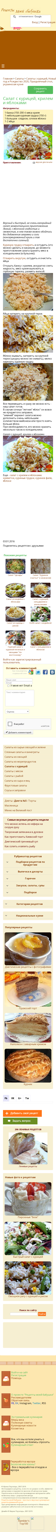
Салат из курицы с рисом (15, 624)
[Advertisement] (28, 47)
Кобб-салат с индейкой (41, 623)
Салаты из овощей (16, 756)
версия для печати (44, 162)
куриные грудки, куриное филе (33, 478)
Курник (28, 1084)
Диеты (8, 800)
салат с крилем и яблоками (26, 475)
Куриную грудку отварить (18, 245)
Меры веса (17, 1419)
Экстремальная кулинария (26, 1417)
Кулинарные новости (23, 1425)
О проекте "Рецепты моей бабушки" (32, 1394)
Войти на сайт (19, 1372)
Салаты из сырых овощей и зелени (25, 747)
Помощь (16, 1378)
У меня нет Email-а (21, 685)
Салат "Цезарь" (15, 575)
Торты (32, 800)
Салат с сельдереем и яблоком (40, 648)
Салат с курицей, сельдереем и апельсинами (41, 602)
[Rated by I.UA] (37, 1529)
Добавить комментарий (19, 732)
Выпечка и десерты (30, 871)
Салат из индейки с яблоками (15, 600)
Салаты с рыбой (14, 776)
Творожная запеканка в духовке (24, 832)
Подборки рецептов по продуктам (30, 863)
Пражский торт (28, 1008)
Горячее (30, 878)
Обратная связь (20, 1400)
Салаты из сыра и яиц (17, 780)
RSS (44, 1403)
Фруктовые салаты (16, 785)
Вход (35, 22)
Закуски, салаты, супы (30, 885)
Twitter (36, 1403)
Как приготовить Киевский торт (24, 836)
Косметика (17, 1428)
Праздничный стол (41, 81)
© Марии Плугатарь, (16, 1511)
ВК (16, 1403)
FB (12, 1403)
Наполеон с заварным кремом (28, 1044)
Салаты (19, 78)
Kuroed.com (19, 1507)
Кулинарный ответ (22, 1445)
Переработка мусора (22, 1461)
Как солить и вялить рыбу (20, 846)
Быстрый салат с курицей (28, 1256)
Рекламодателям (21, 1397)
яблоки (7, 480)
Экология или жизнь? (22, 1464)
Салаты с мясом (14, 771)
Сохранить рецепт (40, 90)
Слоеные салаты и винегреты (22, 752)
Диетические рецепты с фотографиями (28, 967)
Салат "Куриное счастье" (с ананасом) (40, 576)
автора (30, 1495)
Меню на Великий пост (18, 810)
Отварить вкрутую (14, 258)
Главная (8, 78)
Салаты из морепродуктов (20, 761)
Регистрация (47, 22)
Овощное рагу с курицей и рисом (28, 1296)
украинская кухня (13, 84)
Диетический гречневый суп (21, 841)
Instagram (25, 1403)
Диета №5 (20, 800)
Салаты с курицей (36, 78)
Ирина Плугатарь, (10, 1486)
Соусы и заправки (15, 790)
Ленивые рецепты (28, 1166)
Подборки (30, 892)
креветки (8, 478)
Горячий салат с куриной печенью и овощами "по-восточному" (15, 650)
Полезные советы (21, 1422)
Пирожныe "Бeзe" (28, 1217)
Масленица (11, 805)
